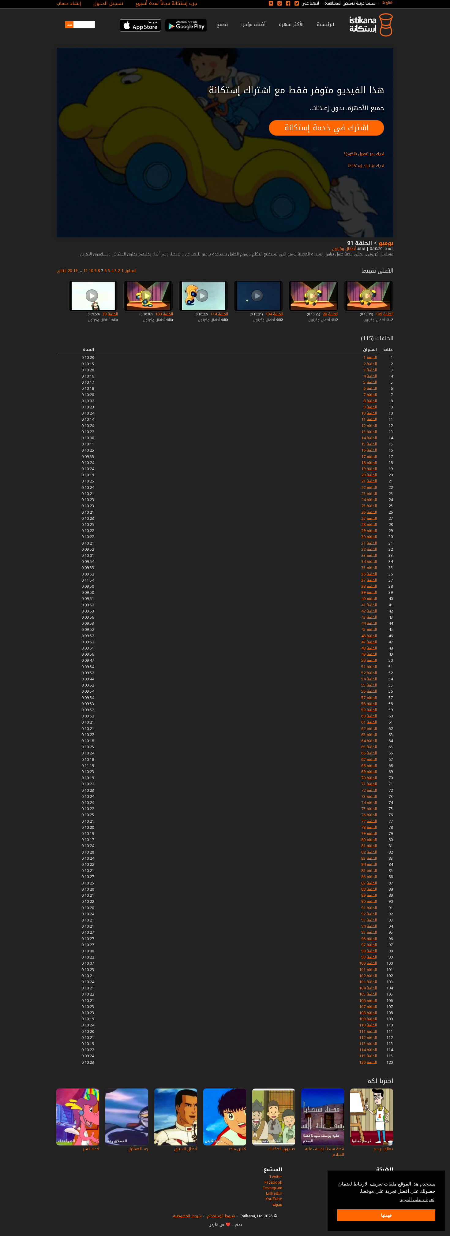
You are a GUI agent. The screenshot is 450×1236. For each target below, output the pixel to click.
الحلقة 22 (369, 487)
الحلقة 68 (369, 765)
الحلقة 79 (369, 833)
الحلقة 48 (369, 648)
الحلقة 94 (369, 926)
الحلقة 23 (369, 493)
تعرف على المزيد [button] (417, 1199)
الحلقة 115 (368, 1056)
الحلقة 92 (369, 914)
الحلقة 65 (369, 747)
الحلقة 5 (370, 382)
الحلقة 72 (369, 790)
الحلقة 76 (369, 815)
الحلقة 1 (370, 357)
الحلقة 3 (370, 370)
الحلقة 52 (369, 673)
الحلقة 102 (368, 976)
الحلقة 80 (369, 839)
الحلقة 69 (369, 772)
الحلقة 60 (369, 716)
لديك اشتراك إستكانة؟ (365, 165)
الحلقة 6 (370, 388)
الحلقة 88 (369, 889)
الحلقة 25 (369, 506)
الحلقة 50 (369, 660)
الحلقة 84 (369, 864)
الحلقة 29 (369, 530)
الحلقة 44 (369, 623)
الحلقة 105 (368, 994)
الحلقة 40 (369, 598)
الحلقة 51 (369, 667)
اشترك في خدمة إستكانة (326, 128)
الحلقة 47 (369, 642)
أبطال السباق (185, 1149)
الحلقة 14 (369, 438)
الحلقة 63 (369, 735)
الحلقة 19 (369, 469)
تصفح (222, 24)
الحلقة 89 (369, 895)
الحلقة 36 (369, 574)
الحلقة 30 (369, 537)
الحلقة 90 (369, 901)
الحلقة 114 (218, 314)
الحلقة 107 (368, 1007)
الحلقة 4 (370, 376)
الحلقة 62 (369, 728)
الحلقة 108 (368, 1013)
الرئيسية (325, 24)
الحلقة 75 (369, 809)
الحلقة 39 (109, 314)
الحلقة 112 (368, 1037)
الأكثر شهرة (291, 24)
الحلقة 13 (369, 432)
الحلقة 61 (369, 722)
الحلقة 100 (163, 314)
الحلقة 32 (369, 549)
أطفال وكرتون (343, 248)
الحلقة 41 (369, 605)
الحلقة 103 (368, 982)
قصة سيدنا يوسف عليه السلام (324, 1151)
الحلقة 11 (369, 419)
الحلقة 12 (369, 426)
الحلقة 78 (369, 827)
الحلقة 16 (369, 450)
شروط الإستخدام (221, 1216)
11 (85, 270)
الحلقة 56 (369, 691)
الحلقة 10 (369, 413)
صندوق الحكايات (281, 1149)
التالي (61, 270)
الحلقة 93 (369, 920)
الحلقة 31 (369, 543)
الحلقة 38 (369, 586)
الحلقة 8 (370, 401)
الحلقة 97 (369, 945)
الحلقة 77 (369, 821)
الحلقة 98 (369, 951)
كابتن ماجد (237, 1149)
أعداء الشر (91, 1149)
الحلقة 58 (369, 704)
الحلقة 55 (369, 685)
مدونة (277, 1204)
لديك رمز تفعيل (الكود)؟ (364, 154)
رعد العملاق (138, 1149)
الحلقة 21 (369, 481)
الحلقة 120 (368, 1062)
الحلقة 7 (370, 395)
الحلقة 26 (369, 512)
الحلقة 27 (369, 518)
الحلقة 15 (369, 444)
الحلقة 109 (383, 314)
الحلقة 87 (369, 883)
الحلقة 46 (369, 636)
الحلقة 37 (369, 580)
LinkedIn (274, 1193)
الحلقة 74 (369, 802)
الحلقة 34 (369, 561)
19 (75, 270)
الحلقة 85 (369, 870)
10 (91, 270)
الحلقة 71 (369, 784)
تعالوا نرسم (383, 1149)
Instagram (272, 1188)
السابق (130, 270)
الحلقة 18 (369, 463)
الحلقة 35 (369, 567)
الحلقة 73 (369, 796)
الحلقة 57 (369, 698)
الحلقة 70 (369, 778)
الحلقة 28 (329, 314)
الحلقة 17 (369, 456)
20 (70, 270)
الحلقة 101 (368, 970)
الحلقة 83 (369, 858)
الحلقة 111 (368, 1031)
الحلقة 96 (369, 939)
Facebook (273, 1182)
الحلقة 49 (369, 654)
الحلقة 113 (368, 1044)
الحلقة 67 (369, 759)
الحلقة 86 (369, 876)
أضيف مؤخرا (253, 24)
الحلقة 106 (368, 1000)
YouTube (274, 1199)
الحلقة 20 (369, 475)
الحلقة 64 (369, 741)
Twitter (275, 1176)
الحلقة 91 (369, 908)
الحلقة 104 (273, 314)
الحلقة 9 (370, 407)
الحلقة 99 (369, 957)
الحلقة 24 (369, 500)
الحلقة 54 (369, 679)
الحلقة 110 (368, 1025)
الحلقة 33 (369, 555)
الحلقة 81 (369, 846)
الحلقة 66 (369, 753)
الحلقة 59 (369, 710)
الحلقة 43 (369, 617)
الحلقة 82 (369, 852)
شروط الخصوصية (187, 1216)
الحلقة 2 (370, 364)
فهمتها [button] (386, 1215)
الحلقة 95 (369, 932)
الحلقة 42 (369, 611)
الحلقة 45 (369, 629)
